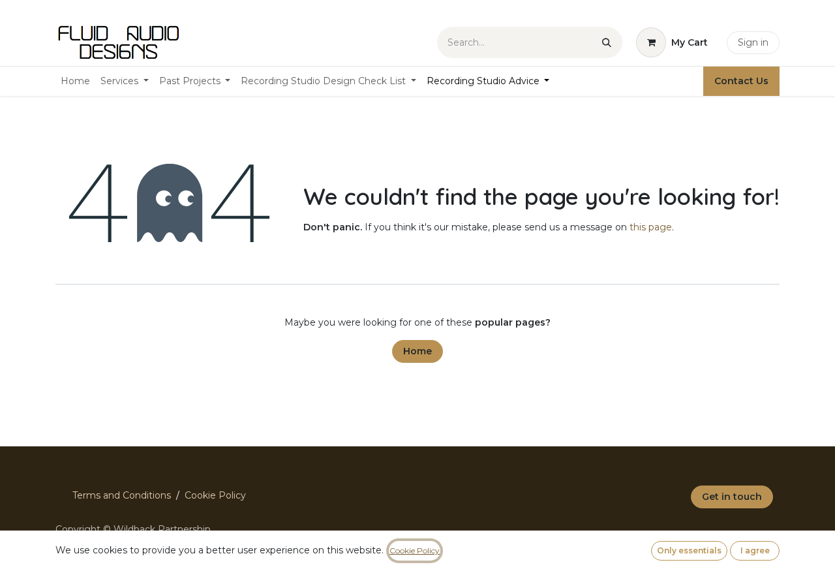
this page (651, 227)
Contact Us (741, 81)
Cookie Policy (215, 495)
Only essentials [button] (689, 550)
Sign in (753, 42)
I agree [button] (755, 550)
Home (417, 351)
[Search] (606, 42)
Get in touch (732, 496)
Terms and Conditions (121, 495)
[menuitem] (75, 81)
